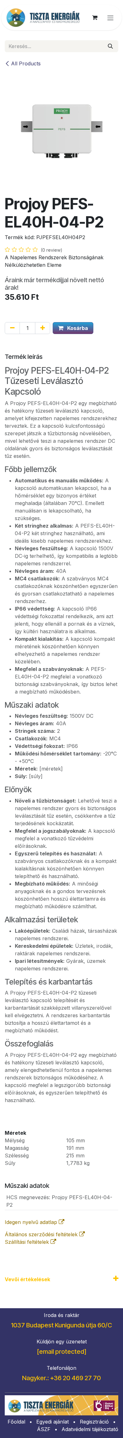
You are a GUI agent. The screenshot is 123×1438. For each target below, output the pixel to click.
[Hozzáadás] (42, 328)
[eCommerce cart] (95, 18)
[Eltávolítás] (12, 328)
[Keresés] (110, 46)
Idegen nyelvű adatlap (32, 1222)
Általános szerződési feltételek (42, 1234)
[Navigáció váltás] (110, 17)
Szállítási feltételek (27, 1242)
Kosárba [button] (77, 328)
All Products (26, 63)
